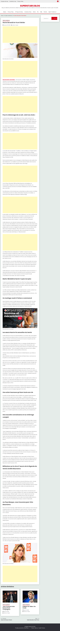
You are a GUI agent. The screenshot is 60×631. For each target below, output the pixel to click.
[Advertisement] (20, 34)
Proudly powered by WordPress (22, 628)
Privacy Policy (20, 1)
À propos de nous (4, 1)
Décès (34, 11)
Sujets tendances (52, 11)
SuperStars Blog (30, 5)
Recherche (55, 18)
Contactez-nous (12, 1)
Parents (45, 11)
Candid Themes (41, 628)
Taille (41, 11)
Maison (4, 11)
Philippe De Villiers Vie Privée (29, 607)
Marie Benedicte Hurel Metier (9, 79)
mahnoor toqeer (15, 25)
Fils (37, 11)
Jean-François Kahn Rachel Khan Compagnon (9, 608)
